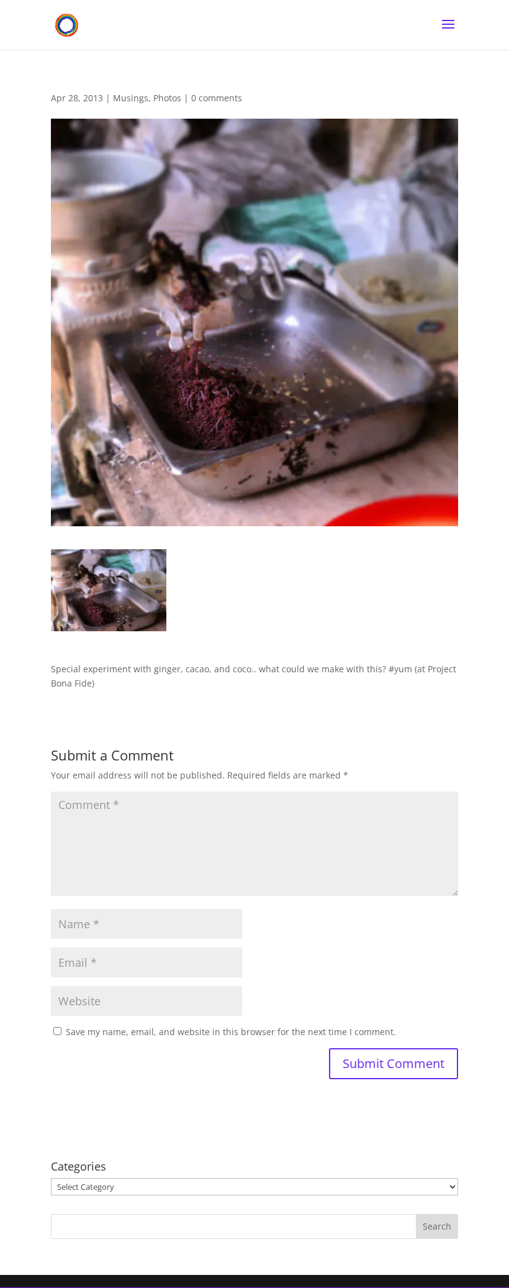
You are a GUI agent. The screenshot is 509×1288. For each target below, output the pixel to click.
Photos (167, 98)
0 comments (216, 98)
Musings (130, 98)
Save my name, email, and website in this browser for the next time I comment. (231, 1032)
